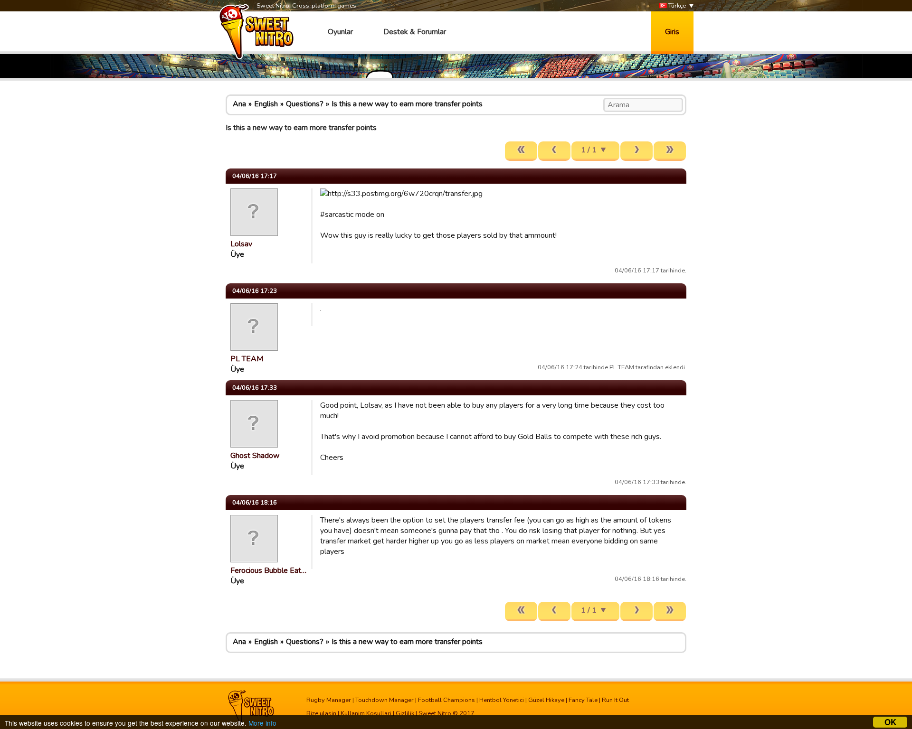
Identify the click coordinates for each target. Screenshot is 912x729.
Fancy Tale (583, 700)
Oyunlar (340, 32)
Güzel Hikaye (546, 700)
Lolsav (241, 244)
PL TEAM (246, 359)
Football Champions (446, 700)
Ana (239, 104)
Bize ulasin (321, 713)
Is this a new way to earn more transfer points (407, 104)
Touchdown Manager (384, 700)
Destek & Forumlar (414, 32)
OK (890, 722)
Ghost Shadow (254, 455)
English (266, 104)
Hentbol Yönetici (501, 700)
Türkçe (676, 5)
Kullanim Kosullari (366, 713)
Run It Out (615, 700)
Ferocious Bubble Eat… (268, 570)
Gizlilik (405, 713)
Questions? (304, 104)
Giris (672, 32)
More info (262, 723)
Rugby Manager (328, 700)
